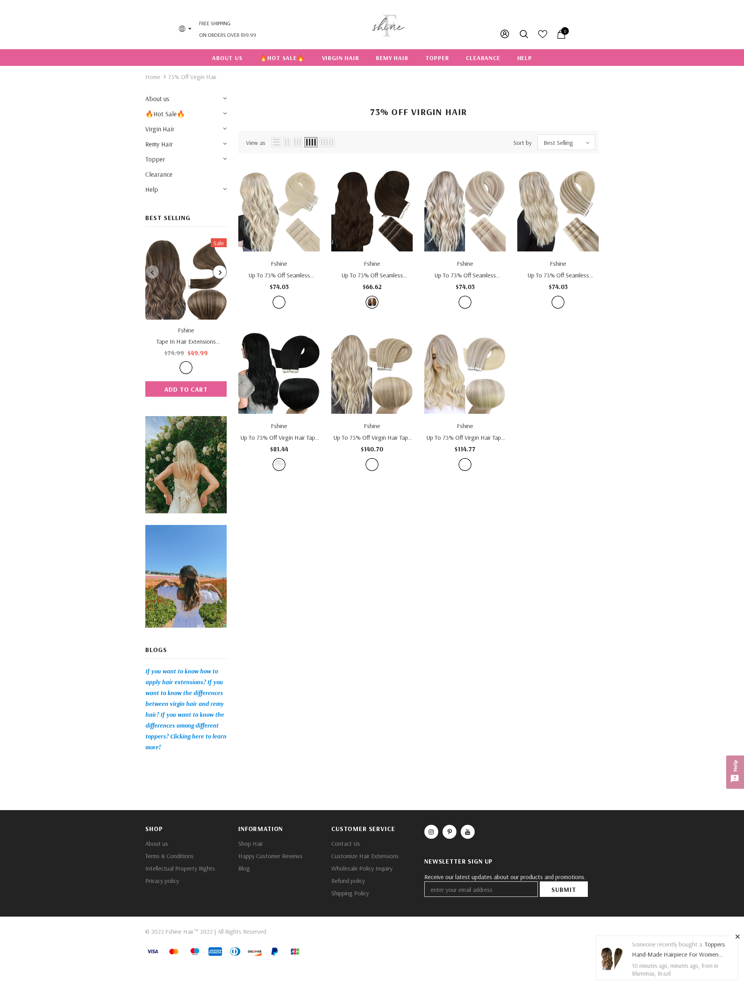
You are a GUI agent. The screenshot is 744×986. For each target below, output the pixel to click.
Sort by (522, 142)
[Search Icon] (524, 34)
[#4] (372, 302)
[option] (186, 317)
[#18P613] (465, 302)
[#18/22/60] (558, 302)
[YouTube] (468, 832)
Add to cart (185, 389)
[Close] (737, 936)
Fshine (186, 330)
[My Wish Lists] (542, 36)
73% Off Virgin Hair (192, 77)
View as (255, 142)
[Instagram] (431, 832)
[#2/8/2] (186, 367)
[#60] (279, 302)
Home (152, 77)
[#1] (279, 464)
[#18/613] (372, 464)
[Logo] (388, 24)
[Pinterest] (449, 832)
